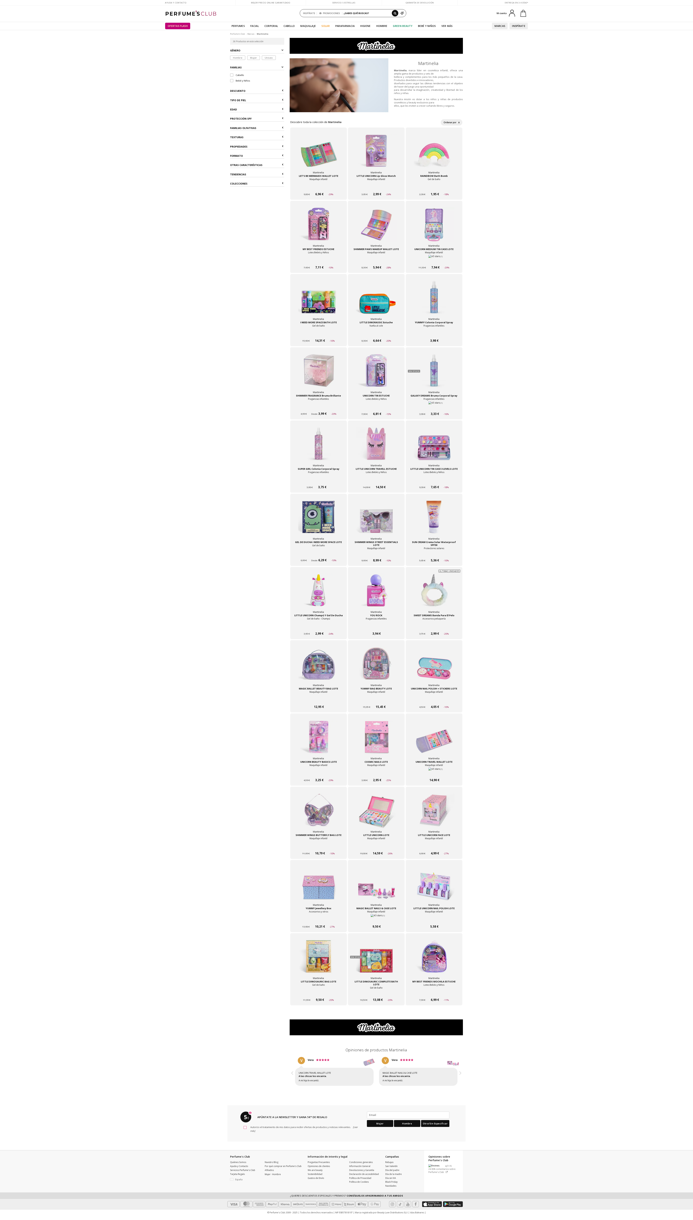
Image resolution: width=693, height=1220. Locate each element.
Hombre (381, 26)
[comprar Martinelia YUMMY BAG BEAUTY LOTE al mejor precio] (376, 667)
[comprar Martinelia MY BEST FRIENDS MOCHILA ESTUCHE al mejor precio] (434, 959)
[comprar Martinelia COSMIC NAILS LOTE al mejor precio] (376, 740)
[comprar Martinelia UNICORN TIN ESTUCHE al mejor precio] (376, 374)
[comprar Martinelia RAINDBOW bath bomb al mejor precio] (434, 154)
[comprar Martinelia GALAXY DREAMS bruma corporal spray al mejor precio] (434, 374)
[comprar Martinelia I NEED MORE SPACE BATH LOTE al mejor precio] (318, 300)
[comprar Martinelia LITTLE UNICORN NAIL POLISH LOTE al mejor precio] (434, 886)
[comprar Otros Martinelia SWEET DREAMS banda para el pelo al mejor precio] (434, 593)
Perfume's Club (237, 33)
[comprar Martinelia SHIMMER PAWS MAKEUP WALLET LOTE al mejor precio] (376, 227)
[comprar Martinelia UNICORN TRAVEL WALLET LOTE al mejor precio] (434, 740)
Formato (236, 155)
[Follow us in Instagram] (392, 1207)
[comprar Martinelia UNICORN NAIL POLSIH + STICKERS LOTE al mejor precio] (434, 667)
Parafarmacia (345, 26)
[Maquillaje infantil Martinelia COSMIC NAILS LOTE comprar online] (376, 773)
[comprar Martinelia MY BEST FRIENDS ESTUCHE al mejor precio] (318, 227)
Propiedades (238, 146)
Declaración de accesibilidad (364, 1177)
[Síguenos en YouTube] (408, 1207)
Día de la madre (393, 1177)
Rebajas (389, 1165)
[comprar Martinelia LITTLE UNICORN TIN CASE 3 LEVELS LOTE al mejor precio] (434, 447)
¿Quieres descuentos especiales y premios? (346, 1199)
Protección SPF (241, 119)
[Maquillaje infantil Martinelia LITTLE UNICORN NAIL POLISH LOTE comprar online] (434, 920)
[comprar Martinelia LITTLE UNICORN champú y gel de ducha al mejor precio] (318, 593)
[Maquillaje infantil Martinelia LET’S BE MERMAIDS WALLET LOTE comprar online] (318, 187)
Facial (254, 26)
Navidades (390, 1189)
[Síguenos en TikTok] (400, 1207)
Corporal (271, 26)
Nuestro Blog (271, 1165)
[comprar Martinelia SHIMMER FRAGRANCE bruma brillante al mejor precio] (318, 374)
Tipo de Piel (238, 100)
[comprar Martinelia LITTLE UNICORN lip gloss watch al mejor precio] (376, 154)
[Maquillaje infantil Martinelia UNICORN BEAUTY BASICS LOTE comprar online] (318, 773)
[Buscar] (395, 13)
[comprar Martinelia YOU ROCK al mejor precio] (376, 593)
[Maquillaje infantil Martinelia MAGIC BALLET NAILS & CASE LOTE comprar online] (376, 920)
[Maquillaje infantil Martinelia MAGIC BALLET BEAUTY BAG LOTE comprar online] (318, 700)
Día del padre (392, 1173)
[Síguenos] (415, 1207)
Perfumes (238, 26)
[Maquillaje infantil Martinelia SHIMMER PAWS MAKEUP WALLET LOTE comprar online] (376, 260)
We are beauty (315, 1173)
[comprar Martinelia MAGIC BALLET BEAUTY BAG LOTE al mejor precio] (318, 667)
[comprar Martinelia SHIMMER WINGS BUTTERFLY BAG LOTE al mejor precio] (318, 813)
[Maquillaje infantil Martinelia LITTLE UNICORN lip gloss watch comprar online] (376, 187)
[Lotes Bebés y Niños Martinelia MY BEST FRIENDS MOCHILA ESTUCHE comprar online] (434, 993)
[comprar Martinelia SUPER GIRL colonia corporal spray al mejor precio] (318, 447)
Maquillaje (308, 26)
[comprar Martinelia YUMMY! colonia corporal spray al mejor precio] (434, 300)
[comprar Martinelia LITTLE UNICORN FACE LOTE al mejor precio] (434, 813)
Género (235, 50)
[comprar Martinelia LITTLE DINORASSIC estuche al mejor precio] (376, 300)
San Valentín (391, 1169)
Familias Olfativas (243, 128)
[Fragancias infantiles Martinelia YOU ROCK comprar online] (376, 627)
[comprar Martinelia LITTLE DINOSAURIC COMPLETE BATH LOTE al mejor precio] (376, 959)
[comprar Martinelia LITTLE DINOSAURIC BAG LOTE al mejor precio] (318, 959)
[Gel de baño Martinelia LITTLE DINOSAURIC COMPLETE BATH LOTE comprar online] (376, 993)
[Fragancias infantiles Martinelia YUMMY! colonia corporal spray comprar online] (434, 334)
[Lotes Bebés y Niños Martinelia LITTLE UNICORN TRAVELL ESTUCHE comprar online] (376, 480)
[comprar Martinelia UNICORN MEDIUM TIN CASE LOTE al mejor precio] (434, 227)
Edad (233, 109)
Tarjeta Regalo (237, 1177)
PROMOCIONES (331, 13)
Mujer (253, 57)
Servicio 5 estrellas (343, 2)
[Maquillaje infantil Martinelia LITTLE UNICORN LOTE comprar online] (376, 846)
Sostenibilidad (315, 1177)
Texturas (236, 137)
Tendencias (238, 174)
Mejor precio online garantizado (270, 2)
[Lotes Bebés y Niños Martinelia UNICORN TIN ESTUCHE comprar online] (376, 407)
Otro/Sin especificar (435, 1126)
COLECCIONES (238, 183)
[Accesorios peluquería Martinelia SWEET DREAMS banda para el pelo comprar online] (434, 627)
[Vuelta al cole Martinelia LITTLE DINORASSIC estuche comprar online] (376, 334)
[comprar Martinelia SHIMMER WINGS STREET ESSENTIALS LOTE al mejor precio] (376, 520)
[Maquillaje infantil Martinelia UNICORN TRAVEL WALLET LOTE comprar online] (434, 773)
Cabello (289, 26)
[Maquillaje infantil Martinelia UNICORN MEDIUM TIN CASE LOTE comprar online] (434, 260)
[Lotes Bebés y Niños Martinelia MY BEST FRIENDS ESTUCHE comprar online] (318, 260)
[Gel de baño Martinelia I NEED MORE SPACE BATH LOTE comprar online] (318, 334)
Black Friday (391, 1185)
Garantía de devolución (420, 2)
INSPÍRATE (309, 13)
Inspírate (518, 26)
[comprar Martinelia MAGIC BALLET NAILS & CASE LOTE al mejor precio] (376, 886)
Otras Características (246, 165)
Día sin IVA (390, 1181)
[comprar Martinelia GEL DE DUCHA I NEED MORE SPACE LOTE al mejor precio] (318, 520)
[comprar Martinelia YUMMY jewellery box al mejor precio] (318, 886)
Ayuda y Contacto (175, 2)
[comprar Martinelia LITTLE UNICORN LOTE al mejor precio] (376, 813)
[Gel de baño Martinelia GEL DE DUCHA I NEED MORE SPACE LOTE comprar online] (318, 553)
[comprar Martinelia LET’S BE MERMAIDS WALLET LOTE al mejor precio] (318, 154)
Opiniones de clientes (319, 1169)
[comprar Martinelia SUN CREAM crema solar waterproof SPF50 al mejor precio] (434, 520)
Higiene (365, 26)
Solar (325, 26)
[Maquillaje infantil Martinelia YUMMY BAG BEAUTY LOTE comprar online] (376, 700)
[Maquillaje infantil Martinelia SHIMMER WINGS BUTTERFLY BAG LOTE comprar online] (318, 846)
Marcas (499, 26)
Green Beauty (402, 26)
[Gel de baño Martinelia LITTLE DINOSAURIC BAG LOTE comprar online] (318, 993)
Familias (236, 67)
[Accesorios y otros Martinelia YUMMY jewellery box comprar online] (318, 920)
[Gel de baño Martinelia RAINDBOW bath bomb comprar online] (434, 187)
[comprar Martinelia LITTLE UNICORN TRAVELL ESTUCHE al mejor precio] (376, 447)
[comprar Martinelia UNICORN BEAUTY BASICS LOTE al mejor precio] (318, 740)
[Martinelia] (376, 45)
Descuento (237, 91)
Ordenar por (450, 122)
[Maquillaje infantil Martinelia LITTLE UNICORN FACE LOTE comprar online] (434, 846)
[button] (292, 1074)
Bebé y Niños (427, 26)
